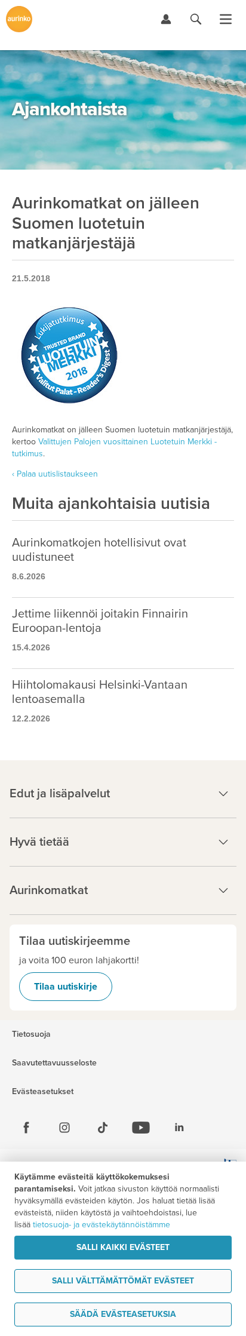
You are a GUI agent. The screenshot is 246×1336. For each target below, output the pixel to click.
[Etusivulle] (19, 19)
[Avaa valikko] (225, 19)
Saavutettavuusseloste (54, 1063)
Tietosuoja (31, 1034)
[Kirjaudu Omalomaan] (166, 19)
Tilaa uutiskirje (65, 987)
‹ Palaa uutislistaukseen (55, 474)
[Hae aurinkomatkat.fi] (196, 19)
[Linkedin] (179, 1127)
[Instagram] (64, 1127)
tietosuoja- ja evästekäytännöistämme (101, 1225)
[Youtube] (141, 1127)
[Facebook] (26, 1127)
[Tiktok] (102, 1127)
